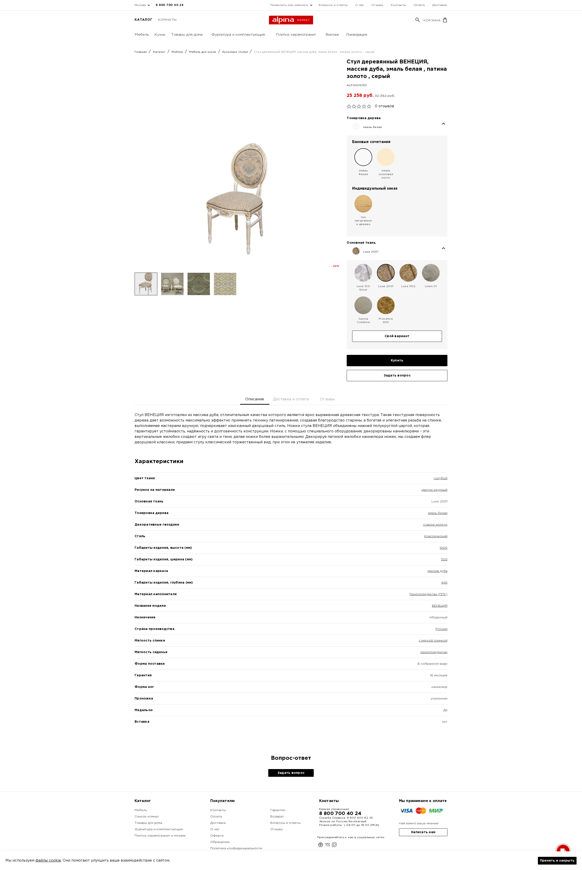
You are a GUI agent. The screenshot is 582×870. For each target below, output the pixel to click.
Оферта (216, 835)
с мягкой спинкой (433, 640)
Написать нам (423, 832)
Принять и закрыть (557, 860)
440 (444, 582)
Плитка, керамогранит (296, 34)
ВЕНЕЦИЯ (439, 605)
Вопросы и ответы (333, 5)
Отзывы (377, 5)
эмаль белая (437, 513)
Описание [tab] (254, 399)
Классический (435, 536)
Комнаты (167, 19)
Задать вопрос (397, 375)
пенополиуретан (433, 652)
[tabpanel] (291, 576)
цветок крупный (434, 490)
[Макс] (334, 845)
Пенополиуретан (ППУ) (428, 594)
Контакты (398, 5)
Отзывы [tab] (327, 399)
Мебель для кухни (203, 52)
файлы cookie (48, 860)
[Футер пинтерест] (320, 845)
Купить (397, 360)
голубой (440, 478)
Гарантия (277, 810)
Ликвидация (356, 34)
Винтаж (332, 34)
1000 (443, 548)
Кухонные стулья (235, 52)
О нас (359, 5)
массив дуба (437, 571)
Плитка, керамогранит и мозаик (160, 835)
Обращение (220, 842)
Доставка (439, 5)
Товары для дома (187, 34)
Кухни (159, 34)
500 (444, 559)
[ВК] (327, 845)
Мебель (142, 34)
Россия (441, 629)
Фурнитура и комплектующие (238, 34)
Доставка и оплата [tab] (291, 399)
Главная (141, 52)
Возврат (277, 816)
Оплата (419, 5)
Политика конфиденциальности (236, 848)
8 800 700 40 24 (169, 5)
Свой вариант (397, 336)
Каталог (143, 19)
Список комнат (147, 816)
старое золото (435, 524)
